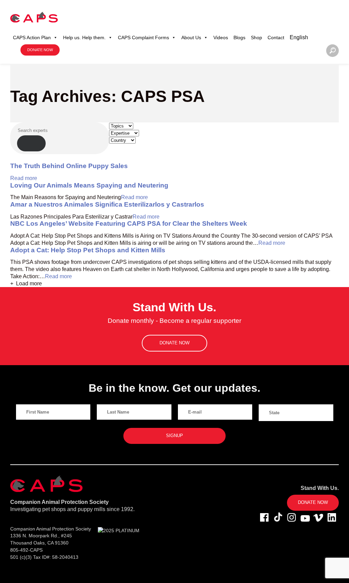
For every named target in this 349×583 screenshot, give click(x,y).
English (299, 37)
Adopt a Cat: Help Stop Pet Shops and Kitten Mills (87, 250)
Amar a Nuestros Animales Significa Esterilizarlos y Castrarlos (107, 204)
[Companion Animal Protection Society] (34, 17)
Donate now (40, 50)
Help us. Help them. (84, 37)
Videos (220, 37)
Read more (23, 178)
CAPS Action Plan (32, 37)
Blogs (239, 37)
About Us (191, 37)
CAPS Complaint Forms (143, 37)
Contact (276, 37)
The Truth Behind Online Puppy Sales (69, 165)
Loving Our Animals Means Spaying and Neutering (89, 185)
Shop (256, 37)
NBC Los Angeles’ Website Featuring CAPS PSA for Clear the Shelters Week (128, 223)
